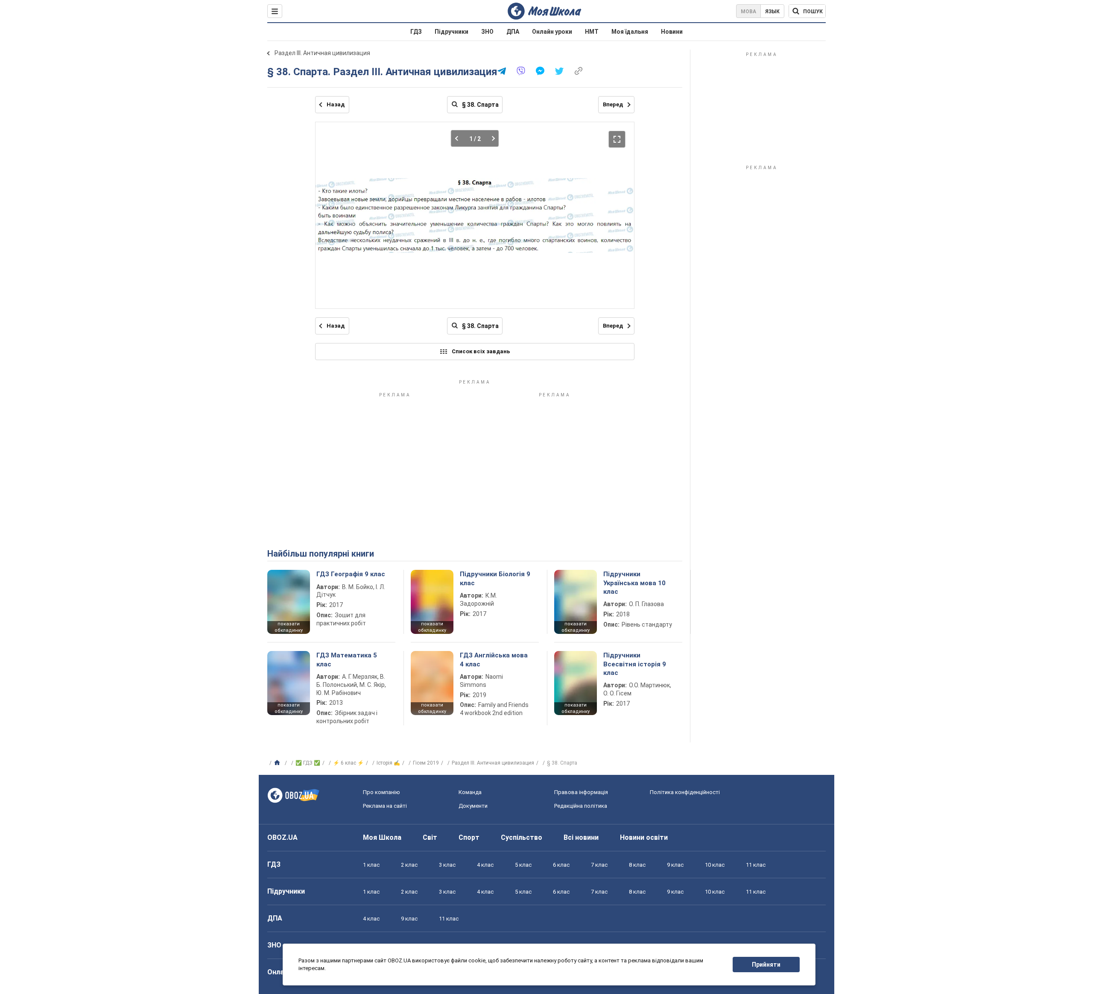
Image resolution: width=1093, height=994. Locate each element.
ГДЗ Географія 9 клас (350, 574)
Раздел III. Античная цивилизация (322, 53)
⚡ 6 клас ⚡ (348, 763)
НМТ (592, 31)
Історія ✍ (388, 763)
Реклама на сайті (385, 806)
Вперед (613, 104)
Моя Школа (382, 837)
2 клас (409, 865)
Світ (430, 837)
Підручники (451, 31)
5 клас (523, 865)
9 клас (675, 865)
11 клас (756, 865)
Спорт (469, 837)
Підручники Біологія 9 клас (495, 578)
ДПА (512, 31)
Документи (473, 806)
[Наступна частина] (491, 138)
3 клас (447, 865)
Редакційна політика (580, 806)
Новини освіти (644, 837)
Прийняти (766, 964)
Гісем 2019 (426, 763)
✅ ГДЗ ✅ (307, 763)
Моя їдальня (629, 31)
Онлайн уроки (552, 31)
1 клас (371, 865)
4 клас (485, 865)
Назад (336, 104)
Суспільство (521, 837)
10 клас (715, 865)
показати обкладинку (289, 627)
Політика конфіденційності (685, 792)
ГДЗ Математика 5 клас (346, 659)
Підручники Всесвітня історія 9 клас (634, 664)
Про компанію (381, 792)
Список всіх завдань (481, 351)
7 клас (599, 865)
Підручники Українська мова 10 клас (634, 582)
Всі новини (581, 837)
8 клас (637, 865)
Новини (672, 31)
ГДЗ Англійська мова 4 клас (494, 659)
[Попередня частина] (459, 138)
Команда (470, 792)
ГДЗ (416, 31)
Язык (772, 12)
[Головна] (278, 762)
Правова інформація (581, 792)
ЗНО (487, 31)
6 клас (561, 865)
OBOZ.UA (282, 837)
